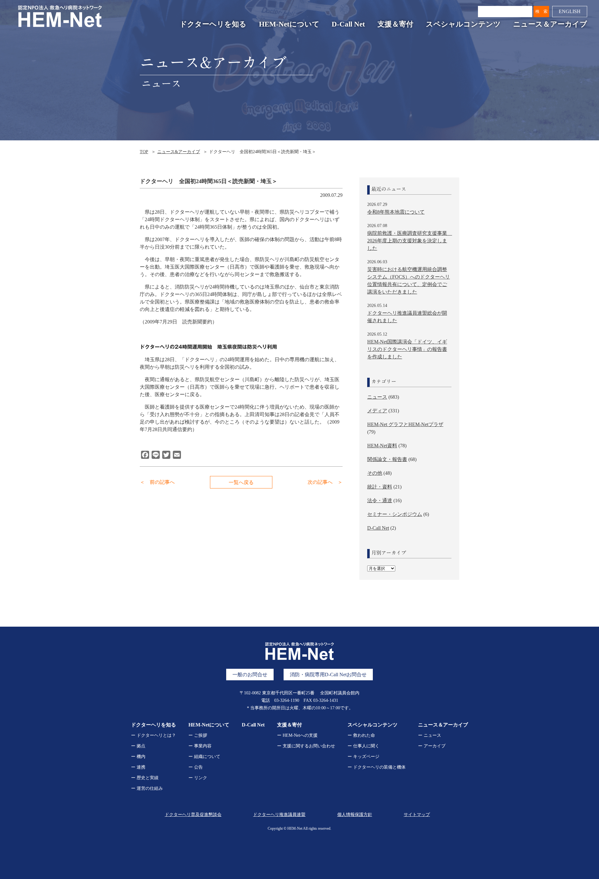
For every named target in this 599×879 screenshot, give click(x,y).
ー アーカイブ (432, 746)
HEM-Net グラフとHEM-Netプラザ (405, 424)
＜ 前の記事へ (157, 482)
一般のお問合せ (249, 674)
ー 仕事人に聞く (363, 746)
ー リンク (197, 777)
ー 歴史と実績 (144, 777)
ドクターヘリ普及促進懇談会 (193, 814)
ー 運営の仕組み (147, 788)
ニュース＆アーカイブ (550, 24)
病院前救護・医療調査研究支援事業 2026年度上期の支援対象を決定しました (409, 241)
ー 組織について (204, 756)
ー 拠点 (138, 746)
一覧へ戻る (241, 482)
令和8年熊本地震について (396, 212)
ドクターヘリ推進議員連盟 (279, 814)
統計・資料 (379, 486)
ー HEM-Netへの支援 (297, 735)
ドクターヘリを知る (213, 24)
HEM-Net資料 (382, 445)
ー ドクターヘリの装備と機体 (377, 767)
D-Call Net (348, 24)
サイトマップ (417, 814)
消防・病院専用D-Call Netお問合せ (328, 674)
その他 (374, 473)
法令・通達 (379, 500)
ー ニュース (429, 735)
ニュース (377, 397)
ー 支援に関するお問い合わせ (306, 746)
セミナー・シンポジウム (394, 514)
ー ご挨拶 (197, 735)
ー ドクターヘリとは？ (153, 735)
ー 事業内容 (200, 746)
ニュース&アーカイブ (178, 151)
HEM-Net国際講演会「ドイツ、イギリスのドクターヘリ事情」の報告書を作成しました (407, 349)
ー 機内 (138, 756)
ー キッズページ (363, 756)
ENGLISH (570, 11)
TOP (144, 151)
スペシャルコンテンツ (463, 24)
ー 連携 (138, 767)
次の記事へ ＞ (325, 482)
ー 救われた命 (361, 735)
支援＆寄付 (395, 24)
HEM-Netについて (289, 24)
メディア (377, 410)
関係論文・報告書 (387, 459)
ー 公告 (195, 767)
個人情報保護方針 (354, 814)
